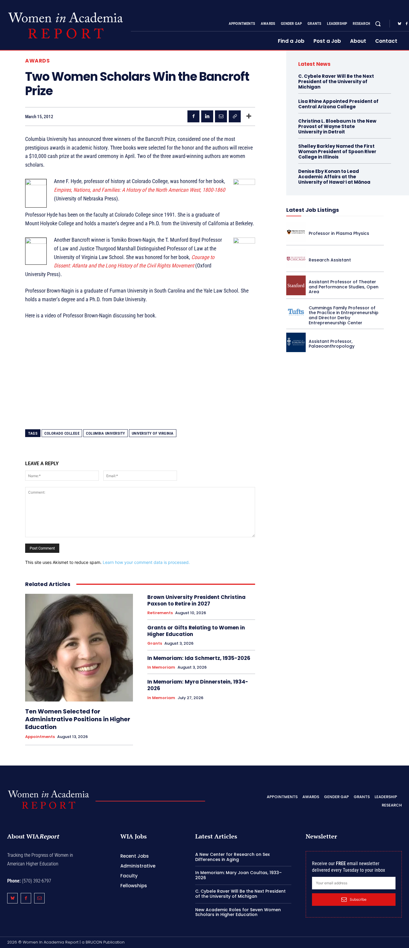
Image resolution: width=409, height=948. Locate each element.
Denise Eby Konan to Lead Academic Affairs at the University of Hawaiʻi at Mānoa (334, 176)
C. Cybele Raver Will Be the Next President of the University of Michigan (336, 81)
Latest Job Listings (312, 210)
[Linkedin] (207, 116)
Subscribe (358, 899)
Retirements (160, 613)
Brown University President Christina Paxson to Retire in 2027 (196, 600)
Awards (37, 60)
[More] (249, 116)
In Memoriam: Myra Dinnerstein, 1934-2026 (197, 685)
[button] (378, 23)
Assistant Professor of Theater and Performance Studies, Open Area (343, 287)
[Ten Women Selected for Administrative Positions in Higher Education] (79, 648)
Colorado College (61, 433)
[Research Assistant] (296, 258)
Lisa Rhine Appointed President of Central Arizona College (338, 104)
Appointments (40, 736)
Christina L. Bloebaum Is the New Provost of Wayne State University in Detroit (337, 126)
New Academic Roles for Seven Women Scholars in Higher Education (238, 912)
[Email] (221, 116)
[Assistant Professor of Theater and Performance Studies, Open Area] (296, 285)
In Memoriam (161, 667)
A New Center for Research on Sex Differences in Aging (232, 856)
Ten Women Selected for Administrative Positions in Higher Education (77, 719)
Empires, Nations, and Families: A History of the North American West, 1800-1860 (139, 190)
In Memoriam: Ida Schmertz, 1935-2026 (198, 658)
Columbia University (105, 433)
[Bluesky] (399, 24)
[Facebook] (193, 116)
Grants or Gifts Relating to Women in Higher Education (196, 631)
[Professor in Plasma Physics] (296, 232)
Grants (154, 643)
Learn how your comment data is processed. (146, 562)
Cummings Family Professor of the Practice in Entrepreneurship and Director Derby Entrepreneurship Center (343, 315)
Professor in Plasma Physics (339, 233)
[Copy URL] (235, 116)
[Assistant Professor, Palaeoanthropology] (296, 342)
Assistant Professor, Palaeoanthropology (332, 343)
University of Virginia (153, 433)
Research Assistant (330, 260)
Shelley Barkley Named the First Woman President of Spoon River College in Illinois (337, 151)
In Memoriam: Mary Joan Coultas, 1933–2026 (238, 875)
